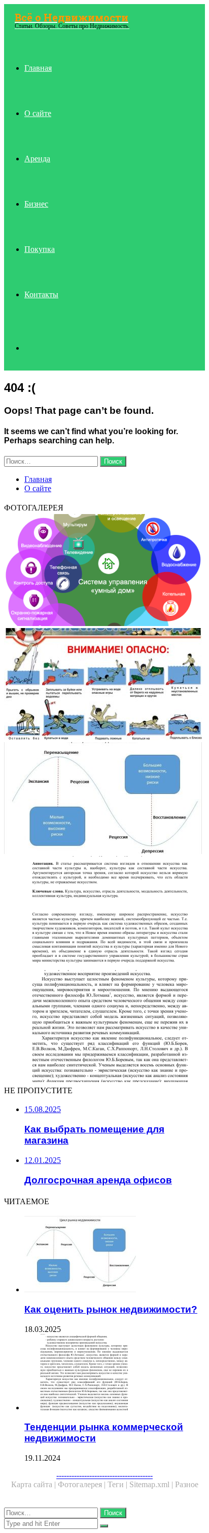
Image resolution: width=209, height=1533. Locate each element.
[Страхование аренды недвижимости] (104, 685)
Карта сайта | (34, 1484)
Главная (38, 68)
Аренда (37, 158)
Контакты (41, 294)
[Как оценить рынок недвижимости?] (104, 799)
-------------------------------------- (104, 1475)
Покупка (39, 249)
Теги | (118, 1484)
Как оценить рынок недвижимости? (110, 1309)
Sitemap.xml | (152, 1484)
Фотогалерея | (83, 1484)
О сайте (37, 113)
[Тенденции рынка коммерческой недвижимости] (104, 1027)
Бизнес (36, 204)
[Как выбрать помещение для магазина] (104, 571)
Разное (186, 1484)
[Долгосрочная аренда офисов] (104, 913)
